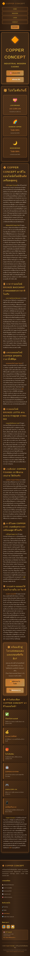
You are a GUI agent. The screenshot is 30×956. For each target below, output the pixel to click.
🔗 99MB (4, 910)
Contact (15, 22)
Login (15, 17)
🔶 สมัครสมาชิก (15, 79)
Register (15, 13)
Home (15, 9)
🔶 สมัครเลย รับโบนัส (15, 682)
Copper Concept (15, 4)
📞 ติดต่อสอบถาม (15, 690)
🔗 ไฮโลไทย (5, 907)
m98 (7, 185)
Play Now (15, 27)
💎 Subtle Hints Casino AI (8, 916)
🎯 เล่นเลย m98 (15, 73)
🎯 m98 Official (5, 913)
